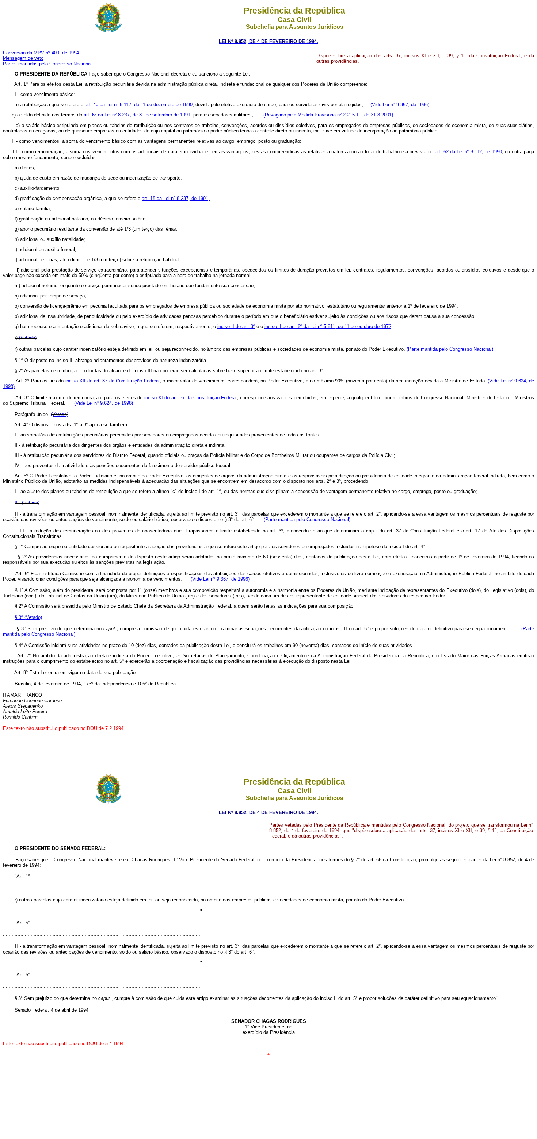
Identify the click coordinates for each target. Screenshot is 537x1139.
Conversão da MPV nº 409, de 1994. (41, 52)
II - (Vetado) (27, 502)
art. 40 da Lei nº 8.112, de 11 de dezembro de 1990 (139, 104)
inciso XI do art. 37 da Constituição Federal (190, 397)
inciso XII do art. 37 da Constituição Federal (112, 381)
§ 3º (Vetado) (28, 617)
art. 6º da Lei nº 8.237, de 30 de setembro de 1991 (137, 115)
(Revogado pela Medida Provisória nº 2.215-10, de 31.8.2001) (328, 115)
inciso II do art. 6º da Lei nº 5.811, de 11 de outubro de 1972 (327, 326)
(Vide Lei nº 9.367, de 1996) (399, 104)
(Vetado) (28, 337)
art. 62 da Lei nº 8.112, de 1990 (468, 151)
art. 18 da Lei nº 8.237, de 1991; (176, 198)
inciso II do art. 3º (236, 326)
